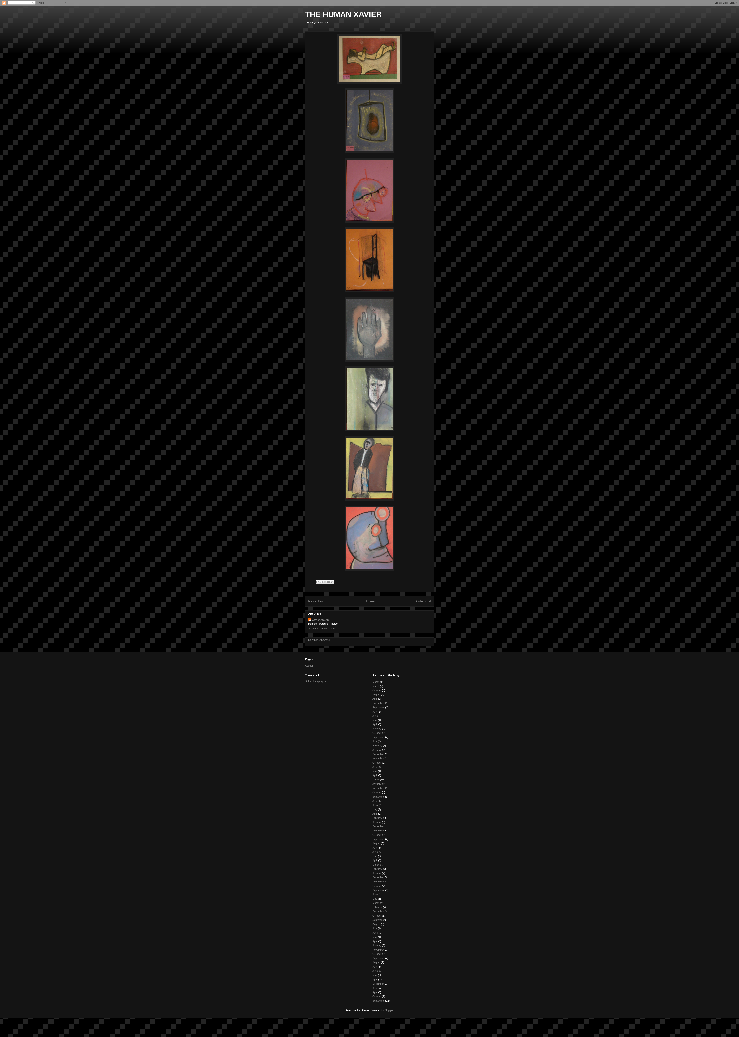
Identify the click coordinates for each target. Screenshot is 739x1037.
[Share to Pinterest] (332, 582)
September (378, 707)
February (377, 745)
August (376, 694)
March (375, 681)
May (374, 720)
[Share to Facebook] (328, 582)
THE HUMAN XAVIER (343, 14)
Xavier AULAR (320, 619)
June (375, 715)
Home (370, 601)
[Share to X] (325, 582)
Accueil (309, 665)
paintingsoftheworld (319, 639)
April (374, 698)
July (374, 711)
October (376, 690)
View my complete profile (322, 628)
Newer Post (316, 601)
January (376, 728)
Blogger (389, 1010)
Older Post (423, 601)
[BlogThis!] (321, 582)
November (378, 758)
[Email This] (317, 582)
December (378, 703)
